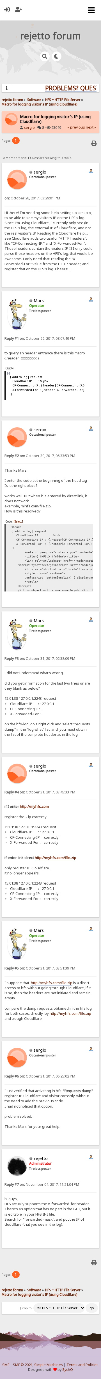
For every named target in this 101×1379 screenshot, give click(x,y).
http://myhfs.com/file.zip (55, 857)
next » (91, 127)
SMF (5, 1364)
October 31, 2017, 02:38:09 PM (39, 658)
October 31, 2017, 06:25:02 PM (39, 1076)
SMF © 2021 (23, 1364)
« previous (76, 127)
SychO (67, 1369)
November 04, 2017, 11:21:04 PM (41, 1184)
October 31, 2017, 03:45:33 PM (39, 792)
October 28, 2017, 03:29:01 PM (32, 198)
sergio (29, 127)
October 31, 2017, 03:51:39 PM (39, 968)
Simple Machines (48, 1364)
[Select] (18, 521)
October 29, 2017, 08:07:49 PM (39, 338)
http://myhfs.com (34, 806)
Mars (39, 300)
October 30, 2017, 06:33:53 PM (39, 455)
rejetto (41, 1158)
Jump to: (26, 1308)
